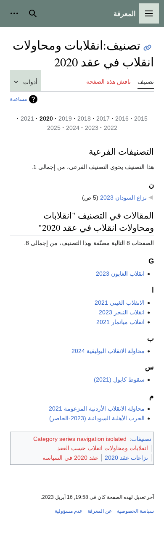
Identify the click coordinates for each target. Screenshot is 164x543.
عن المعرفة (99, 511)
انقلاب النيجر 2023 (122, 312)
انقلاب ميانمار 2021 (120, 322)
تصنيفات (141, 438)
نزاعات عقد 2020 (126, 457)
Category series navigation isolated (80, 438)
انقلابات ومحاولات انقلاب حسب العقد (102, 448)
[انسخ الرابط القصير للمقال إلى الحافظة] (147, 48)
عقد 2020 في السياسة (70, 457)
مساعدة (18, 99)
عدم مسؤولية (68, 511)
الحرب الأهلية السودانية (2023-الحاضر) (97, 418)
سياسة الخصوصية (135, 511)
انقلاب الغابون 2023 (120, 273)
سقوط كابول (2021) (119, 379)
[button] (149, 13)
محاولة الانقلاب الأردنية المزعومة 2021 (97, 408)
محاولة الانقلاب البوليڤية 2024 (108, 351)
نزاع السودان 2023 (123, 197)
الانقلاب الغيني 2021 (120, 302)
